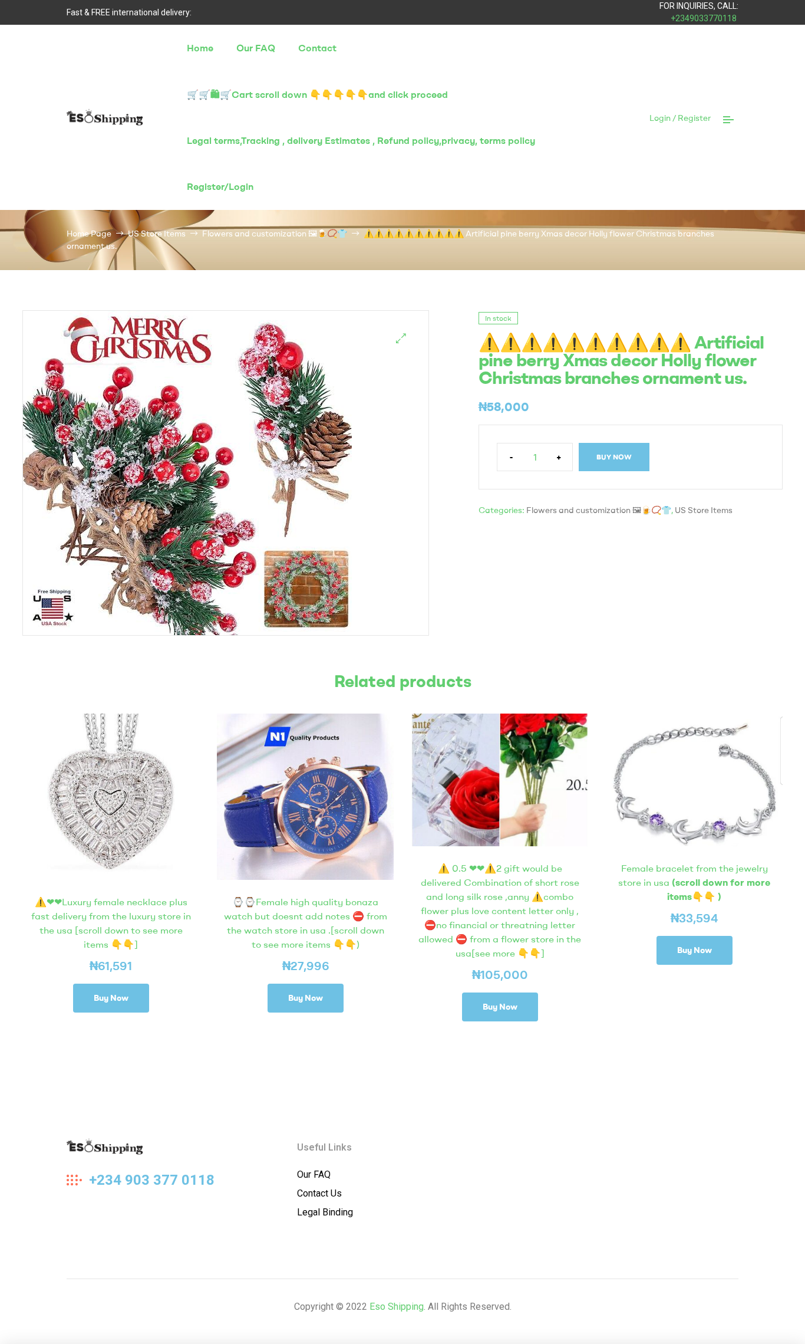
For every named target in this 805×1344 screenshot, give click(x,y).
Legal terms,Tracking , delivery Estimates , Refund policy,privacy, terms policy (361, 140)
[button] (401, 338)
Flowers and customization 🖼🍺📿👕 (274, 233)
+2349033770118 (704, 18)
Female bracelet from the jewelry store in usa (694, 882)
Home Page (89, 233)
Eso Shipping (396, 1306)
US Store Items (157, 233)
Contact (317, 48)
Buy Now (614, 456)
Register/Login (220, 186)
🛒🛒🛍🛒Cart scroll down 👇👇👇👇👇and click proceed (317, 94)
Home (200, 48)
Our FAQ (255, 48)
